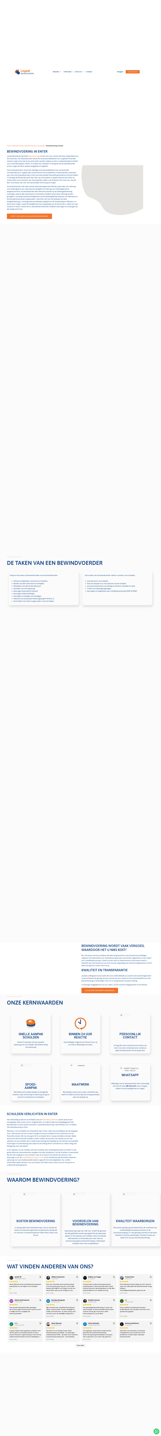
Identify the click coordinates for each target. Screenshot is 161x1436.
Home (9, 146)
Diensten (56, 72)
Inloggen (120, 72)
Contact (89, 72)
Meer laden (80, 1345)
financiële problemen (50, 1120)
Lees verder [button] (13, 1293)
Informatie (67, 72)
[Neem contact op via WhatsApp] (156, 1431)
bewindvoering (33, 156)
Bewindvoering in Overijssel (34, 146)
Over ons (78, 72)
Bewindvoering (18, 146)
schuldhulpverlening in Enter (33, 1157)
